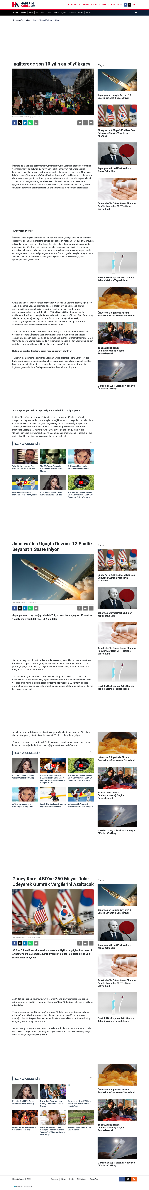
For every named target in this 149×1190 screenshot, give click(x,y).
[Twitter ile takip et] (129, 5)
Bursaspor (40, 12)
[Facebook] (14, 122)
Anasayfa (19, 20)
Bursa (31, 12)
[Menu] (135, 12)
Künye (63, 1179)
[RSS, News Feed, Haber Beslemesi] (134, 1179)
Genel (88, 12)
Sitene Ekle (94, 1179)
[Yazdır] (36, 122)
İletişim (71, 1179)
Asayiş (23, 12)
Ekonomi (72, 12)
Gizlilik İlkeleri (82, 1179)
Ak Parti (15, 12)
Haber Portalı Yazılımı (24, 1186)
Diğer (49, 12)
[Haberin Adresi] (23, 4)
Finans (80, 12)
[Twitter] (20, 122)
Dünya (56, 12)
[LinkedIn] (25, 122)
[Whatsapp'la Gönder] (30, 122)
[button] (79, 122)
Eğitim (63, 12)
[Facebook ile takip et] (125, 5)
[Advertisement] (74, 41)
